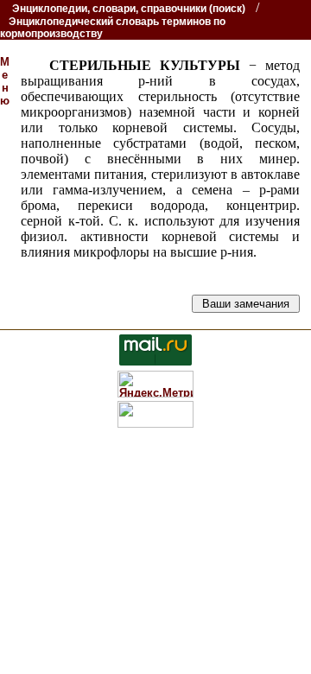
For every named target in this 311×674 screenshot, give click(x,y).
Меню (5, 81)
